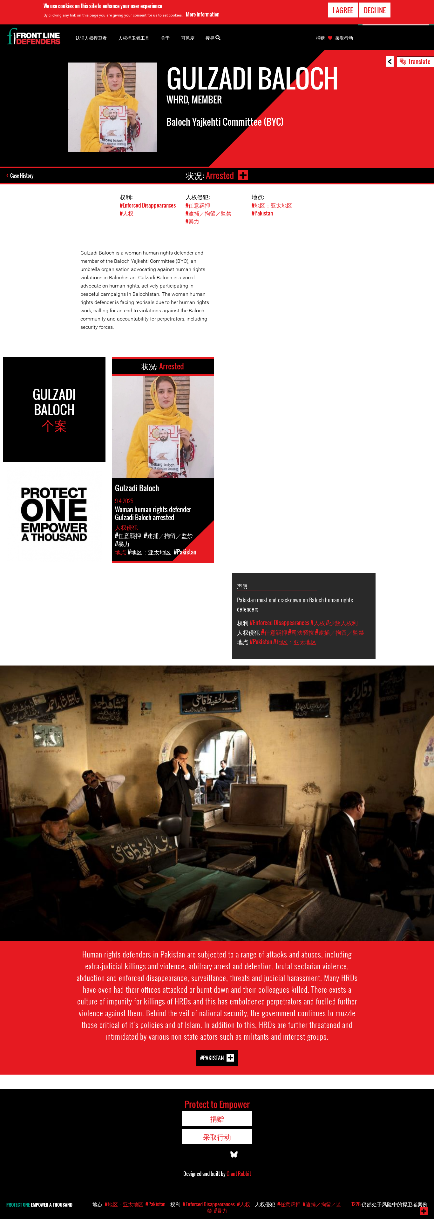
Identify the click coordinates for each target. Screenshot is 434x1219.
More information (203, 14)
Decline (375, 10)
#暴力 (192, 221)
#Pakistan (262, 213)
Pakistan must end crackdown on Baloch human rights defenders (295, 604)
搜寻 (210, 37)
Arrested (220, 175)
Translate (419, 61)
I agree (343, 10)
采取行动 (344, 38)
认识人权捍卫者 (91, 37)
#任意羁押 (198, 205)
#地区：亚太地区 (272, 205)
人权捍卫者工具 (133, 37)
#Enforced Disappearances (148, 205)
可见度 (187, 37)
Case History (21, 175)
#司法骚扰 (301, 632)
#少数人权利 (342, 623)
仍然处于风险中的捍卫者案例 (389, 1204)
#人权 (126, 213)
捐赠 (320, 38)
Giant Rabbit (239, 1173)
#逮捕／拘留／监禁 (209, 213)
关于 (165, 37)
